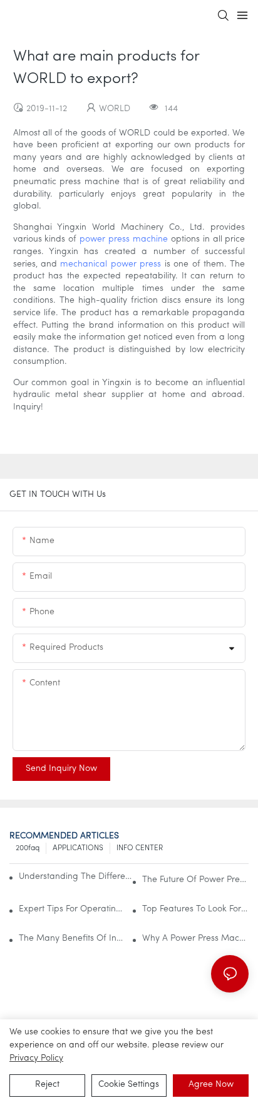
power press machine (124, 239)
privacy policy (36, 1058)
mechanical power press (110, 264)
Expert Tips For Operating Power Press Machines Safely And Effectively (72, 909)
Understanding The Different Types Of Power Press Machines (78, 876)
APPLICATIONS (78, 848)
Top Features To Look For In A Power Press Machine (195, 909)
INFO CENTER (139, 848)
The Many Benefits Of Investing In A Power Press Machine (72, 938)
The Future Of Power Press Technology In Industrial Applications (195, 880)
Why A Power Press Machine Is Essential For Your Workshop (195, 938)
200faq (27, 848)
